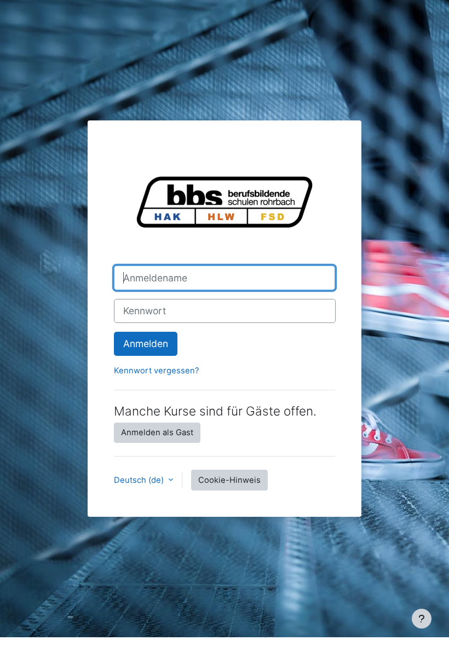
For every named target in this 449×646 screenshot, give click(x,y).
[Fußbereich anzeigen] (421, 618)
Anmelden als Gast (157, 432)
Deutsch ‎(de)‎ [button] (140, 480)
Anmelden (145, 343)
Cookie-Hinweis (229, 480)
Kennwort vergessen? (156, 371)
